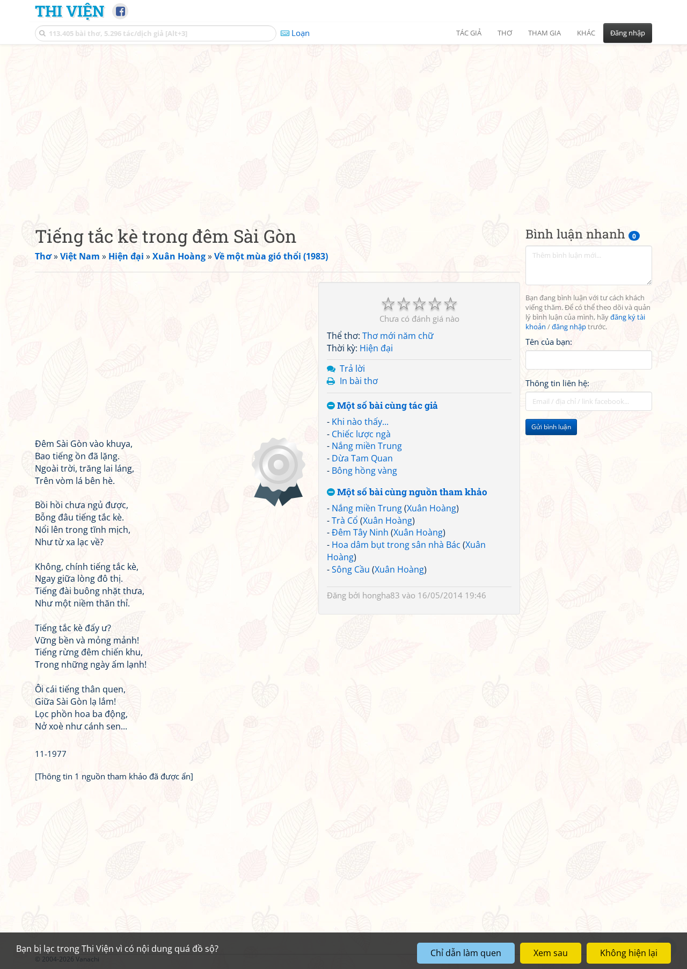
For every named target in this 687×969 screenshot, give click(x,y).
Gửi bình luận (551, 427)
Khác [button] (586, 33)
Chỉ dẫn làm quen (465, 953)
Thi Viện (69, 11)
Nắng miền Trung (367, 446)
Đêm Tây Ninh (360, 532)
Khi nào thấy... (360, 422)
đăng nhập (569, 326)
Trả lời (352, 368)
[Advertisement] (343, 126)
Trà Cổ (345, 520)
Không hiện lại (628, 953)
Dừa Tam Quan (362, 458)
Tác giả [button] (468, 33)
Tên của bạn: (548, 341)
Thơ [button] (505, 33)
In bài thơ (359, 381)
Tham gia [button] (544, 33)
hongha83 (381, 595)
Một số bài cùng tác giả (386, 406)
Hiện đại (376, 348)
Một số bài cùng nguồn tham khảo (411, 492)
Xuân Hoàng (431, 508)
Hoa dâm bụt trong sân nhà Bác (396, 545)
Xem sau (550, 953)
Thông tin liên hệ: (557, 383)
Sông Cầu (351, 569)
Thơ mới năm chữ (398, 336)
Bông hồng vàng (364, 470)
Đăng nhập (627, 33)
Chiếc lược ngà (361, 434)
